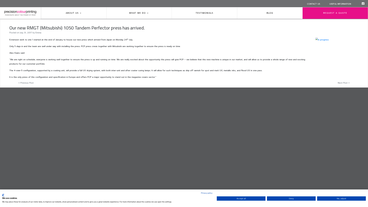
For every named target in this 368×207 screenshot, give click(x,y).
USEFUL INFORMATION (340, 3)
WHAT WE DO (137, 13)
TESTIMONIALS (204, 13)
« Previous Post (26, 82)
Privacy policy (206, 193)
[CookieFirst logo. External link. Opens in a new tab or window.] (3, 195)
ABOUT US (72, 13)
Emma (38, 32)
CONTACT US (313, 3)
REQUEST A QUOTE (335, 13)
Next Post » (344, 82)
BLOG (270, 13)
